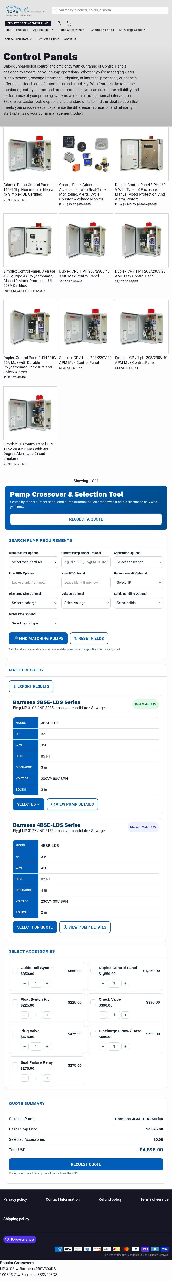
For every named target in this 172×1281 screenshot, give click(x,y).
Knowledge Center (131, 30)
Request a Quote (48, 39)
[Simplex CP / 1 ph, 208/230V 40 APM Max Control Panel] (142, 327)
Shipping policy (16, 1219)
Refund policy (110, 1199)
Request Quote (86, 1164)
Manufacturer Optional (24, 553)
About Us (70, 39)
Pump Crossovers (70, 30)
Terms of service (154, 1199)
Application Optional (127, 553)
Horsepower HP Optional (130, 573)
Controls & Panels (102, 30)
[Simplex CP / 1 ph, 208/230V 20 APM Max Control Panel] (86, 327)
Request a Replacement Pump (28, 23)
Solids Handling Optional (130, 593)
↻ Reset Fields (89, 638)
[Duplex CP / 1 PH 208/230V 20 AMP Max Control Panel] (142, 240)
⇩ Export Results (31, 686)
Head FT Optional (73, 573)
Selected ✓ (28, 804)
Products (22, 30)
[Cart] (67, 23)
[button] (30, 175)
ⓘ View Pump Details (72, 804)
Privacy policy (15, 1199)
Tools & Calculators (15, 39)
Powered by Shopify (114, 1254)
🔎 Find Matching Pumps (38, 638)
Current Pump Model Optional (81, 553)
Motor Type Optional (22, 614)
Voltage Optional (72, 593)
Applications (41, 30)
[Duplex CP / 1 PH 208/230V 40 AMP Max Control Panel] (86, 240)
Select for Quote (35, 927)
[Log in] (57, 23)
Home (7, 30)
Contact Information (63, 1199)
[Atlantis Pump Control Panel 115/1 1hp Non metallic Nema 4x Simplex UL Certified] (30, 154)
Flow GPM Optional (22, 573)
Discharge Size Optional (25, 593)
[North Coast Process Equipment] (25, 10)
